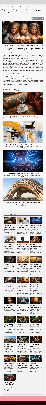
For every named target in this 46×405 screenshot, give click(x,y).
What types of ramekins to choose (9, 365)
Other (7, 6)
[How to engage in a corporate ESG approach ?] (36, 319)
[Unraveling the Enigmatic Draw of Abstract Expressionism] (23, 132)
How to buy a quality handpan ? (9, 326)
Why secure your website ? (9, 383)
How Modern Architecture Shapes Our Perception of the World (23, 202)
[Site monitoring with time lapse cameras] (10, 339)
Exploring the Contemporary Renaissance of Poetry (22, 267)
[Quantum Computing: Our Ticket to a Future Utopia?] (36, 239)
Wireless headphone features (34, 365)
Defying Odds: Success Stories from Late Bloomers (35, 267)
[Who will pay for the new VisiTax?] (23, 339)
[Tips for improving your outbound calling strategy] (23, 300)
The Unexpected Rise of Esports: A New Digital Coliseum (23, 173)
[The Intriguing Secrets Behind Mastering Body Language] (23, 239)
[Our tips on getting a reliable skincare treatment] (10, 300)
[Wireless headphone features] (36, 358)
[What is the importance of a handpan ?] (36, 339)
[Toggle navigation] (3, 2)
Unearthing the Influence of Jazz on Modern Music (23, 287)
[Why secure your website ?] (10, 377)
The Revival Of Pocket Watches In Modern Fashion (23, 116)
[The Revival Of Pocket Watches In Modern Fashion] (23, 103)
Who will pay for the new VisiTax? (23, 346)
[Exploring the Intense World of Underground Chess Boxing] (10, 259)
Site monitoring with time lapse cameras (9, 346)
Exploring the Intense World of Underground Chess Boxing (10, 267)
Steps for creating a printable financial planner (23, 326)
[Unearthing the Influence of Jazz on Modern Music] (23, 279)
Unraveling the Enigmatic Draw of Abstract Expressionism (23, 145)
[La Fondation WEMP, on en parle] (36, 300)
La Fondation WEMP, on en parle (35, 307)
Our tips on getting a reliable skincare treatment (9, 308)
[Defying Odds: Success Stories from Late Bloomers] (36, 259)
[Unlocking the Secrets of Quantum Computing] (10, 279)
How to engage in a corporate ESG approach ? (36, 326)
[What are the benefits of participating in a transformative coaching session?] (36, 279)
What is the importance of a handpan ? (36, 346)
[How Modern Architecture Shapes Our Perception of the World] (23, 189)
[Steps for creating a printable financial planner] (23, 319)
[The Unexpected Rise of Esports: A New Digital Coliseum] (23, 161)
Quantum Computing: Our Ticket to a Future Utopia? (36, 247)
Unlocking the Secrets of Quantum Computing (9, 287)
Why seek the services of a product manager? (22, 366)
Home (3, 6)
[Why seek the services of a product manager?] (23, 358)
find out (25, 58)
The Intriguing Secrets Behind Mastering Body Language (22, 247)
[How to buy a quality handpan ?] (10, 319)
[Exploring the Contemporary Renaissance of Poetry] (23, 259)
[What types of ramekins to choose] (10, 358)
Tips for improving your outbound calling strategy (22, 308)
